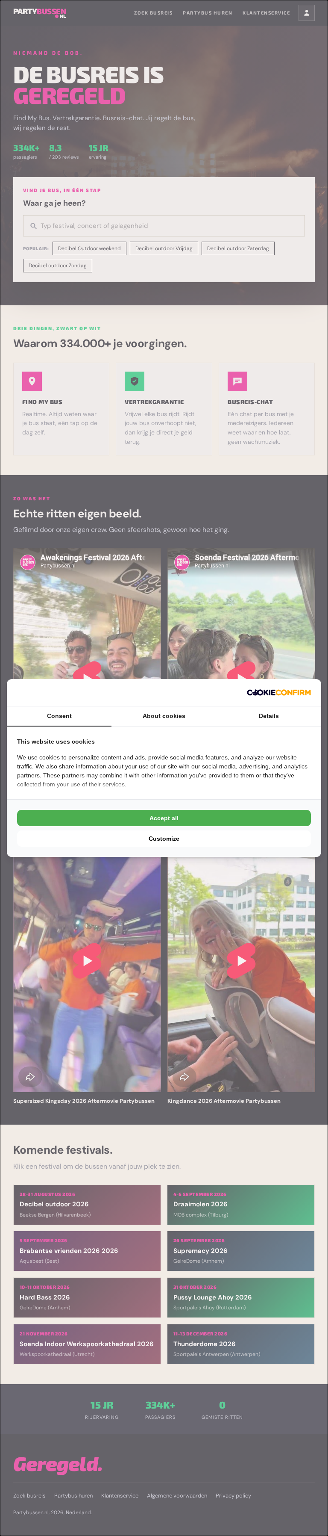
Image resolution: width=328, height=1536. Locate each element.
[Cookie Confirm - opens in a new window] (279, 692)
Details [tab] (269, 715)
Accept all (164, 818)
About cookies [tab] (164, 715)
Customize (164, 838)
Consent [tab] (59, 715)
